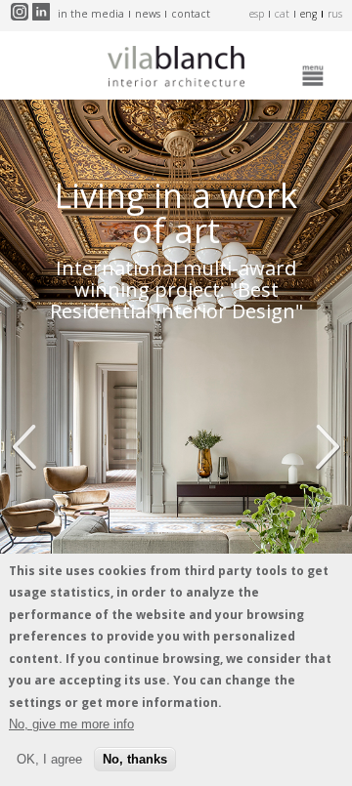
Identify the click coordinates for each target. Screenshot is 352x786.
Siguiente (322, 447)
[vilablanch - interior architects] (176, 70)
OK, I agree (49, 759)
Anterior (29, 447)
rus (335, 14)
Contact (190, 14)
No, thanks (135, 759)
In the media (91, 14)
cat (282, 14)
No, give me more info (71, 724)
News (147, 14)
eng (308, 14)
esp (256, 14)
